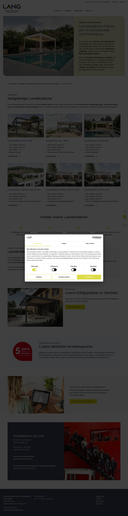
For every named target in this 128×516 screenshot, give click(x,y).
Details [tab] (64, 243)
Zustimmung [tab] (38, 243)
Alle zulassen (89, 277)
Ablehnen (39, 277)
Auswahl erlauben (64, 277)
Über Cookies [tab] (90, 243)
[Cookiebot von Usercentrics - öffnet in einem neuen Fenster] (93, 237)
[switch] (54, 269)
